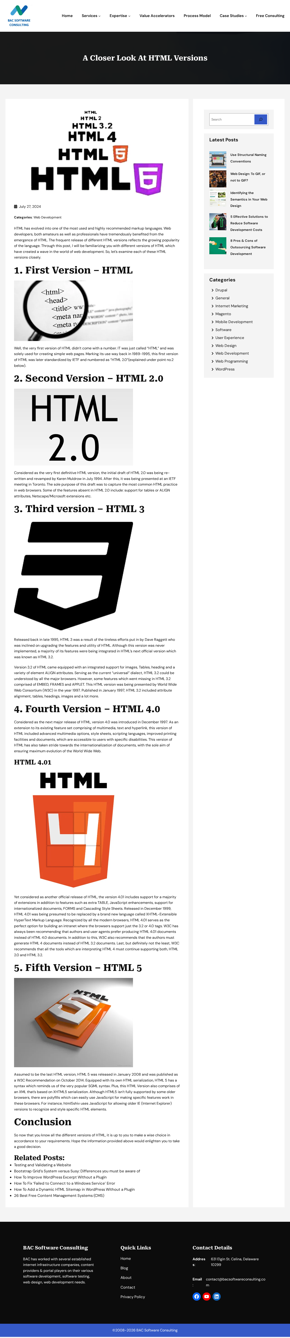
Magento (223, 313)
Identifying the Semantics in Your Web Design (248, 199)
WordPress (224, 369)
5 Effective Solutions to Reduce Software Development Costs (249, 223)
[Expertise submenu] (129, 16)
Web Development (48, 217)
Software (223, 329)
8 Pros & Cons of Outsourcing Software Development (248, 247)
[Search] (260, 119)
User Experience (229, 337)
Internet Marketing (231, 305)
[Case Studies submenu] (246, 16)
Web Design (226, 345)
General (222, 297)
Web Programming (231, 361)
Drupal (221, 290)
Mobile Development (234, 321)
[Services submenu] (99, 16)
